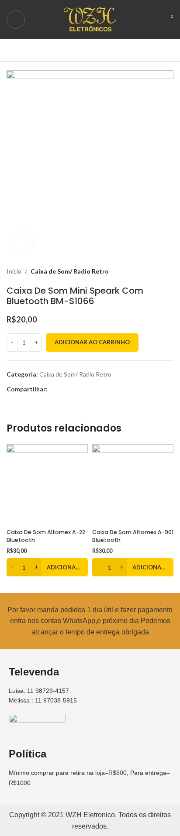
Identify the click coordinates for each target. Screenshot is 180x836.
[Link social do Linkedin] (83, 389)
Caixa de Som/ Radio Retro (70, 271)
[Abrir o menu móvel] (15, 19)
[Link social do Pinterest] (73, 389)
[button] (47, 567)
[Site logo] (90, 18)
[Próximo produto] (169, 271)
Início (14, 271)
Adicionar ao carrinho (92, 342)
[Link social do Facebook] (53, 389)
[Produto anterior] (151, 271)
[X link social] (63, 389)
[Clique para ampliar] (23, 242)
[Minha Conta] (152, 19)
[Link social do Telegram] (93, 389)
